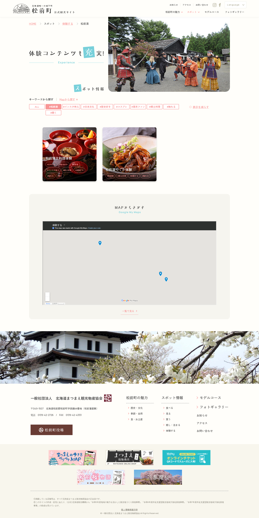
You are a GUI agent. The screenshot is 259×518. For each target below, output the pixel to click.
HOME (32, 23)
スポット (192, 12)
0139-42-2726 (46, 415)
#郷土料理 (154, 106)
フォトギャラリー (234, 12)
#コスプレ (121, 106)
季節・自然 (137, 413)
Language (233, 4)
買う (168, 419)
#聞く (53, 112)
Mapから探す (67, 99)
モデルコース (212, 12)
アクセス (187, 4)
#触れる (171, 106)
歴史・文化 (137, 408)
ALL (37, 106)
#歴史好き (105, 106)
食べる (169, 408)
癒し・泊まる (173, 425)
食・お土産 (137, 419)
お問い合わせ (202, 4)
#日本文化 (88, 106)
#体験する (79, 170)
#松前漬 (53, 106)
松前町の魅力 (172, 12)
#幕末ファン (138, 106)
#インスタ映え (71, 106)
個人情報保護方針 (129, 509)
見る (168, 413)
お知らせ (174, 4)
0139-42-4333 (74, 415)
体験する (67, 23)
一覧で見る (128, 311)
